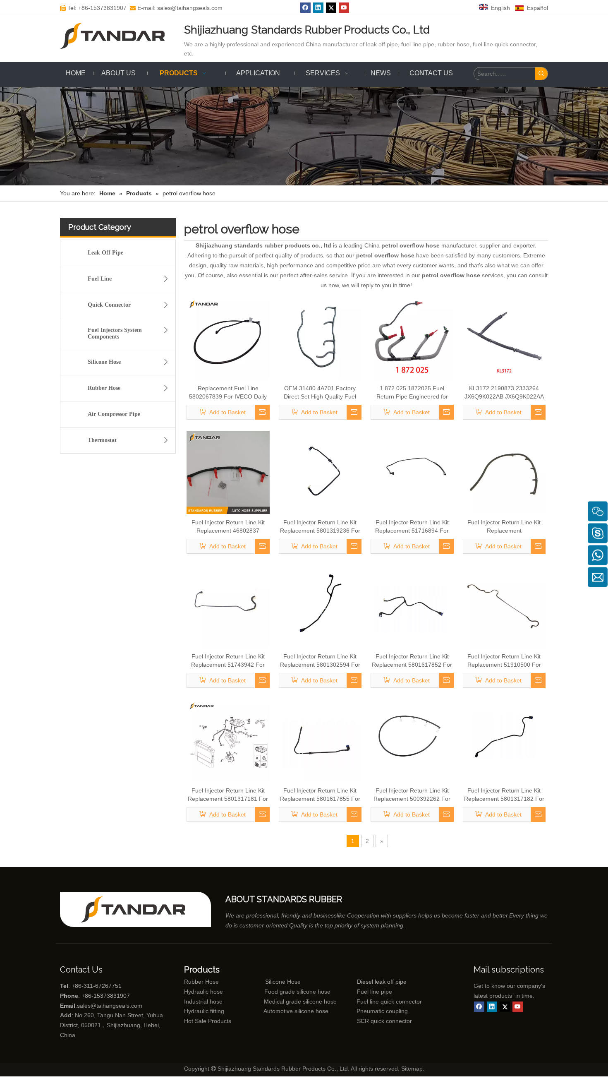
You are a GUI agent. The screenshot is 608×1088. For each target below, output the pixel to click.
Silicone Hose (104, 362)
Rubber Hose (104, 388)
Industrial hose (203, 1001)
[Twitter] (331, 7)
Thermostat (102, 440)
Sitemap (412, 1068)
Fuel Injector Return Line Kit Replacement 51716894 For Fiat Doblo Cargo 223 (412, 527)
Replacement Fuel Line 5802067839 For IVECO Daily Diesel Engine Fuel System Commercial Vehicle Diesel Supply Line (228, 393)
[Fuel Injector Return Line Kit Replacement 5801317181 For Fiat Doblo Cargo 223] (228, 740)
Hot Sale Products (207, 1021)
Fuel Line (100, 279)
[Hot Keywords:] (541, 73)
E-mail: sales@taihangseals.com (176, 8)
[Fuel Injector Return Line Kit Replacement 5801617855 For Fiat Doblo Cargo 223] (320, 740)
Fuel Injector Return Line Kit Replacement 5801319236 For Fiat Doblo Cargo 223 (320, 527)
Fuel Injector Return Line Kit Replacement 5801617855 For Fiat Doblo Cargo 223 (320, 795)
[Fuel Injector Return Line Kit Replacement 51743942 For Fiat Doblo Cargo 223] (228, 606)
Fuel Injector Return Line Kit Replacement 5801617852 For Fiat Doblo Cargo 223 (412, 661)
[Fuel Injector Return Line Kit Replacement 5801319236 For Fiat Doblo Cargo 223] (320, 472)
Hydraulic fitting (204, 1011)
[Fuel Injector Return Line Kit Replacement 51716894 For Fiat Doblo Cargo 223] (412, 472)
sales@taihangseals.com (109, 1005)
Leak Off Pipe (105, 253)
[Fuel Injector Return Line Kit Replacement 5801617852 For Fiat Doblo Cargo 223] (412, 606)
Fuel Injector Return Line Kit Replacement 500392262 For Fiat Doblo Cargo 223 (411, 795)
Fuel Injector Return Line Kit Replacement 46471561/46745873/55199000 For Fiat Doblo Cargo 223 (504, 527)
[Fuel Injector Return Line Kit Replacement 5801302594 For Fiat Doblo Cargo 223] (320, 606)
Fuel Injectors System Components (115, 333)
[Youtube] (344, 7)
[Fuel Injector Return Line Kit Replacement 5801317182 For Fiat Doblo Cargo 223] (504, 740)
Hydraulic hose (203, 991)
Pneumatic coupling (382, 1011)
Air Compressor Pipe (114, 414)
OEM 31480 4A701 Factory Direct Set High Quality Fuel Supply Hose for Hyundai (320, 393)
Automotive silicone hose (280, 1011)
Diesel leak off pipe (382, 981)
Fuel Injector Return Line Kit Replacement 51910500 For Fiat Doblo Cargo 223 (504, 661)
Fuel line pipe (374, 991)
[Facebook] (305, 7)
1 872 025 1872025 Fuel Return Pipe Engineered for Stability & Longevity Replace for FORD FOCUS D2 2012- (412, 393)
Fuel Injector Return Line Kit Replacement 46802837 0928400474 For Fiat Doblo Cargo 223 (228, 527)
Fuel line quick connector (389, 1001)
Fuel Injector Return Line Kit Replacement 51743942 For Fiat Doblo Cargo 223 (228, 661)
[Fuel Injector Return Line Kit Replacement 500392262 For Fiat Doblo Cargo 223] (412, 740)
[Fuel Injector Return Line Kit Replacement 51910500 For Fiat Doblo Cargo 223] (504, 606)
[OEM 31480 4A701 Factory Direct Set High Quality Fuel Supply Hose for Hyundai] (320, 338)
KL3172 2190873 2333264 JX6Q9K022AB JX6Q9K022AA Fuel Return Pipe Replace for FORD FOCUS (504, 393)
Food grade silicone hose (298, 991)
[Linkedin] (318, 7)
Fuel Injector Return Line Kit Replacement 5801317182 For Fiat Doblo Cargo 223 (504, 795)
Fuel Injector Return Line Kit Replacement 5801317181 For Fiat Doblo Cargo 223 (228, 795)
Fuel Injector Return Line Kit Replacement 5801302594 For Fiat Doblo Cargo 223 (320, 661)
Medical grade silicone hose (300, 1001)
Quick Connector (109, 305)
